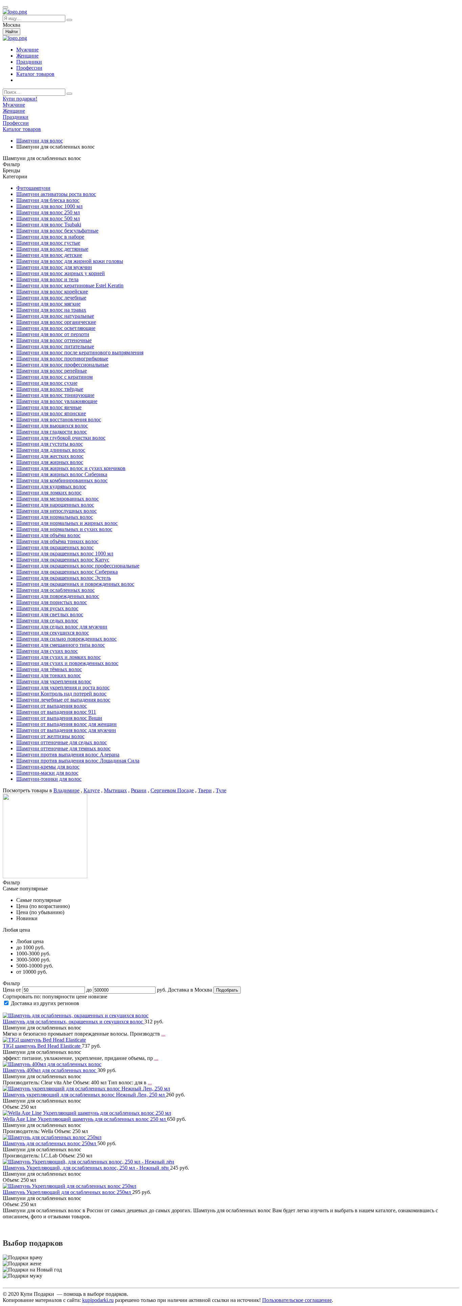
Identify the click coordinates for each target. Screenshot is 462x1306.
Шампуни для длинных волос (50, 450)
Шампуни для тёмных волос (49, 669)
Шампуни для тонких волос (48, 675)
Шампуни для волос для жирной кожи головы (69, 261)
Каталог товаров (35, 74)
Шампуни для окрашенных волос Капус (62, 559)
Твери (205, 790)
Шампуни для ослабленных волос (55, 590)
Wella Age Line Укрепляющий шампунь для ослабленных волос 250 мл (85, 1119)
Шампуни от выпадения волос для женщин (66, 724)
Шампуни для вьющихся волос (52, 425)
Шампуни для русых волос (47, 608)
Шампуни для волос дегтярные (52, 249)
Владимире (66, 790)
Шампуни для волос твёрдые (49, 389)
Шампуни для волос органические (56, 322)
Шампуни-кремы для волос (47, 767)
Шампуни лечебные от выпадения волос (63, 700)
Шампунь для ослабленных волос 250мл (50, 1143)
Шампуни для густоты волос (49, 444)
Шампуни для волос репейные (51, 371)
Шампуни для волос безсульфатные (57, 231)
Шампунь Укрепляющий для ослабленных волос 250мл (67, 1192)
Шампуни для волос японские (51, 413)
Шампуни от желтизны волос (50, 736)
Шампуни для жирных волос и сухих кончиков (70, 468)
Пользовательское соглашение (297, 1300)
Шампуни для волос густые (48, 243)
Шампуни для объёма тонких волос (57, 541)
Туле (221, 790)
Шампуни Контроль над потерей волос (61, 693)
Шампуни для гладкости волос (51, 432)
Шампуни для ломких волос (49, 492)
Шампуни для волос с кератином (54, 377)
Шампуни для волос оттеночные (54, 340)
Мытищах (115, 790)
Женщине (27, 56)
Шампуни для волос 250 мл (48, 212)
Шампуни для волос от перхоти (52, 334)
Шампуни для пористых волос (51, 602)
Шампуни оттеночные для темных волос (63, 748)
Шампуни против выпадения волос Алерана (67, 754)
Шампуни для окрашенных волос (55, 547)
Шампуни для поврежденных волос (57, 596)
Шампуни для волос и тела (47, 279)
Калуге (92, 790)
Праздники (29, 62)
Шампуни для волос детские (49, 255)
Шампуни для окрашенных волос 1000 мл (64, 553)
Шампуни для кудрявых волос (51, 486)
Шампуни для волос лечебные (51, 298)
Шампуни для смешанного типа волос (60, 645)
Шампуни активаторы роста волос (56, 194)
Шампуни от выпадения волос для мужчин (66, 730)
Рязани (138, 790)
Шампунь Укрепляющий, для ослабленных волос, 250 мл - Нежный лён (86, 1168)
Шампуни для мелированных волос (57, 499)
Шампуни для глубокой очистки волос (61, 438)
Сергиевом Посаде (172, 790)
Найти (11, 31)
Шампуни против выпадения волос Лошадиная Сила (77, 760)
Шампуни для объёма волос (48, 535)
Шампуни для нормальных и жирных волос (67, 523)
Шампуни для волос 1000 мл (49, 206)
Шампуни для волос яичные (49, 407)
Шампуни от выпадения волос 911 (56, 712)
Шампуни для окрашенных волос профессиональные (77, 566)
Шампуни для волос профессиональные (62, 365)
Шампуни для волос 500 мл (48, 218)
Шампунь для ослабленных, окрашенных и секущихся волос (73, 1021)
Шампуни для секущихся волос (52, 633)
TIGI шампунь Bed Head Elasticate (42, 1046)
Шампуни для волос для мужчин (54, 267)
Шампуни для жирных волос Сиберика (61, 474)
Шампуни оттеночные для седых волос (61, 742)
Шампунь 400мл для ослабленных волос (50, 1070)
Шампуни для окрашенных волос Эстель (63, 578)
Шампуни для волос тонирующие (55, 395)
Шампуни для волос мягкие (48, 304)
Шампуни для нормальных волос (54, 517)
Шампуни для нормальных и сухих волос (64, 529)
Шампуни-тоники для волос (49, 779)
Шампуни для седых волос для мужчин (61, 626)
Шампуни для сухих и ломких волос (58, 657)
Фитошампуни (33, 188)
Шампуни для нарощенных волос (55, 505)
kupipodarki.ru (98, 1300)
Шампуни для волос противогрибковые (62, 358)
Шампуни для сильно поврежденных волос (66, 639)
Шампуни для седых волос (47, 620)
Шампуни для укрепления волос (53, 681)
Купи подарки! (20, 99)
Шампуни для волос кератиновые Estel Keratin (69, 285)
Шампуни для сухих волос (47, 651)
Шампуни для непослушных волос (56, 511)
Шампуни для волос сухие (46, 383)
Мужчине (27, 49)
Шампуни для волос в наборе (50, 237)
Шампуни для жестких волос (50, 456)
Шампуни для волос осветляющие (55, 328)
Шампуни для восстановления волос (58, 419)
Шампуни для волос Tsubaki (48, 224)
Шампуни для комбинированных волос (62, 480)
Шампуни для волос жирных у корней (60, 273)
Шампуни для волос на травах (51, 310)
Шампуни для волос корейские (52, 291)
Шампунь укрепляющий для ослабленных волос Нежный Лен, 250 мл (84, 1095)
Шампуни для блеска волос (47, 200)
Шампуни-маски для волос (47, 773)
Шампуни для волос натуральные (55, 316)
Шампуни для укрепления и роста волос (63, 687)
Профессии (29, 68)
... (163, 1034)
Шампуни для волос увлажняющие (56, 401)
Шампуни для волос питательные (55, 346)
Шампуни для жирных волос (49, 462)
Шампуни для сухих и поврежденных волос (67, 663)
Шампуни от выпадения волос (51, 706)
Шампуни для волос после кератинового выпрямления (79, 352)
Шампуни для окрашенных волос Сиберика (67, 572)
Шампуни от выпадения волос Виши (59, 718)
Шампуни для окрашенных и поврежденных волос (75, 584)
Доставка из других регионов (45, 1003)
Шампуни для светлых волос (49, 614)
